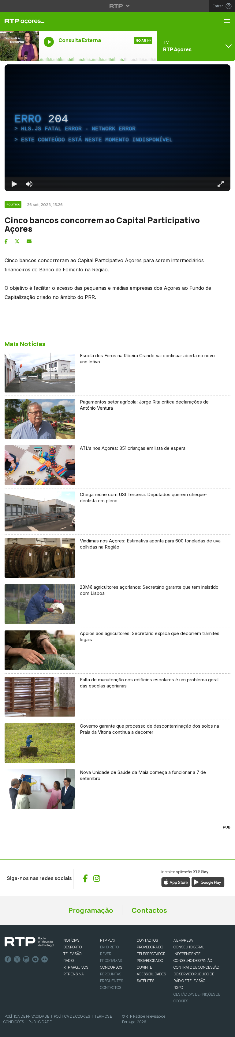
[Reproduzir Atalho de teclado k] (9, 1029)
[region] (117, 518)
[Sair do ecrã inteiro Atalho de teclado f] (225, 1029)
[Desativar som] (24, 1029)
